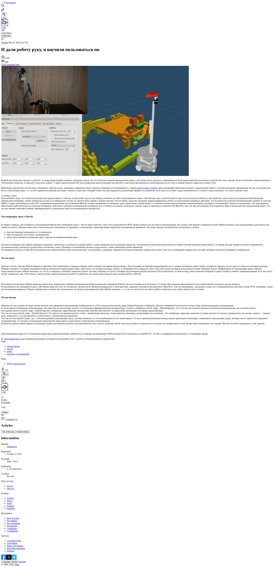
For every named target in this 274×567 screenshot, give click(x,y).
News (9, 501)
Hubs (9, 503)
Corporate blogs (14, 540)
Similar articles (22, 432)
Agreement (12, 528)
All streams (11, 2)
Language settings (9, 562)
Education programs (16, 548)
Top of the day (8, 432)
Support (22, 561)
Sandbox (11, 508)
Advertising (12, 543)
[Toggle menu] (2, 3)
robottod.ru (12, 446)
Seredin (4, 42)
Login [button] (4, 18)
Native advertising (15, 546)
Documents (12, 526)
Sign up (10, 488)
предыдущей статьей (146, 188)
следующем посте (12, 339)
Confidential (12, 531)
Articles (10, 498)
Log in (10, 486)
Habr (16, 564)
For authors (12, 521)
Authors (10, 506)
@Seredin (5, 402)
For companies (13, 523)
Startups (10, 551)
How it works (13, 518)
